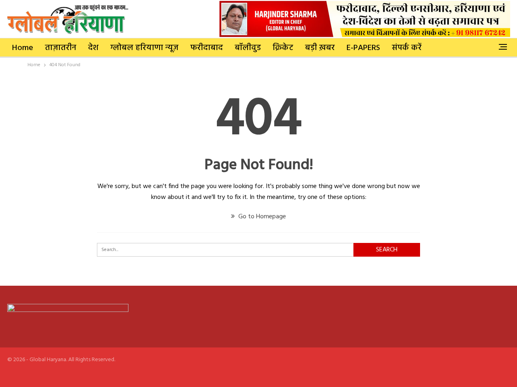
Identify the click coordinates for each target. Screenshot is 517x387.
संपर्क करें (407, 48)
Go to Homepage (261, 216)
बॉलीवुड (248, 48)
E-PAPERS (363, 48)
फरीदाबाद (206, 48)
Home (22, 48)
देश (93, 48)
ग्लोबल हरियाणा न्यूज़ (144, 48)
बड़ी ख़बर (320, 48)
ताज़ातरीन (60, 48)
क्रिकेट (283, 48)
